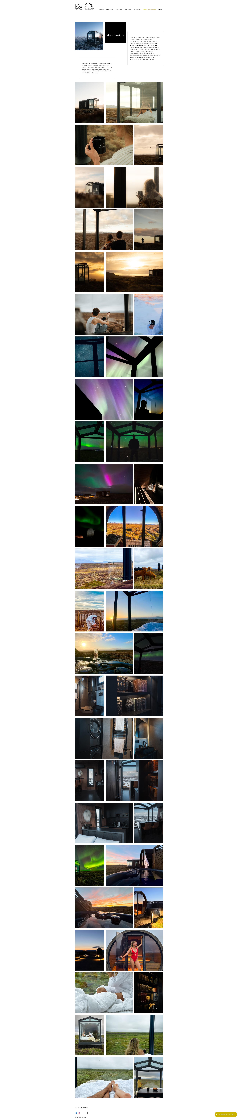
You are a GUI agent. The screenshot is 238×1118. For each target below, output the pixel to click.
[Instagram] (79, 1113)
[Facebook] (76, 1113)
